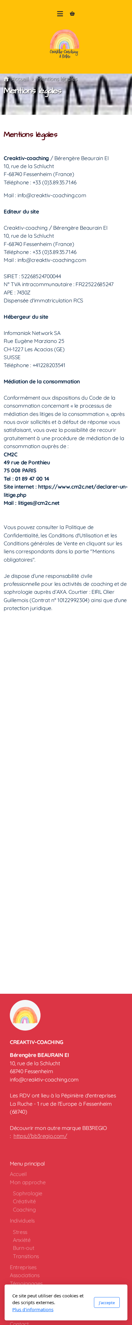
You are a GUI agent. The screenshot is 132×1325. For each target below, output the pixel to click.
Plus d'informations (32, 1309)
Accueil (20, 78)
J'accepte (107, 1302)
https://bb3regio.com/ (40, 1135)
